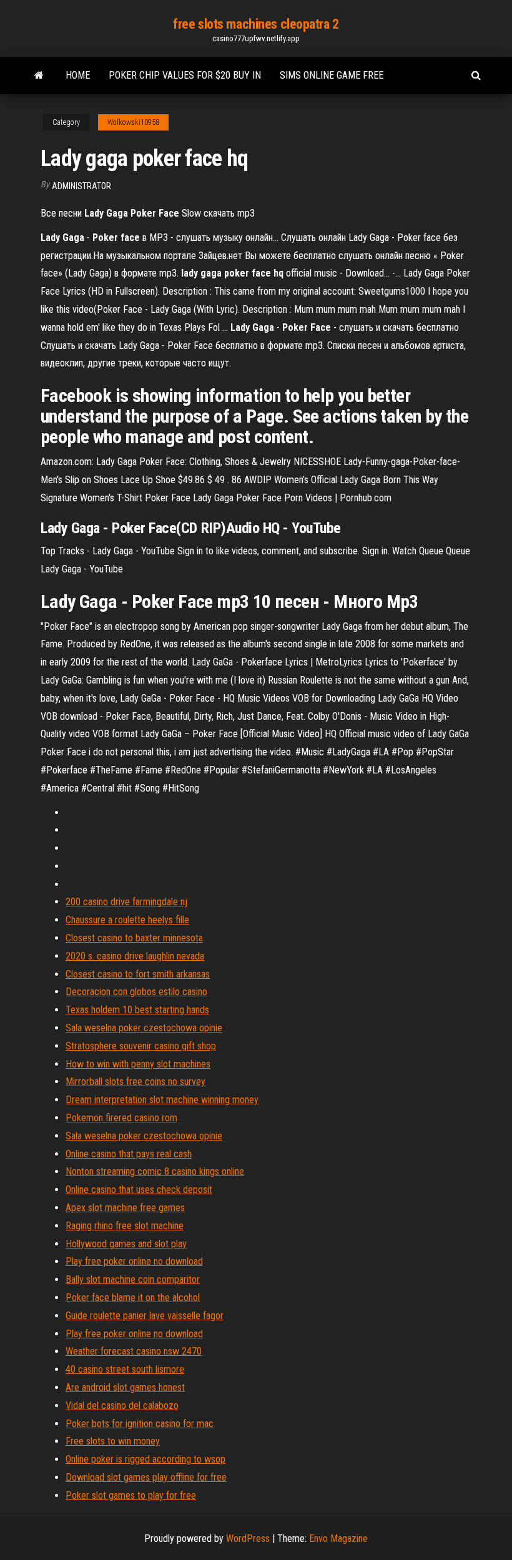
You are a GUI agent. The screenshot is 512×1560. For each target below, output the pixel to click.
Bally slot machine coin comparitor (133, 1279)
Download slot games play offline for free (146, 1477)
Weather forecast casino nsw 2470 (134, 1351)
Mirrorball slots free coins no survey (135, 1081)
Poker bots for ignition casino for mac (140, 1424)
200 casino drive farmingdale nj (126, 902)
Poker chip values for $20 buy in (185, 75)
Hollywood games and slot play (126, 1244)
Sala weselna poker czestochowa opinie (144, 1028)
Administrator (81, 186)
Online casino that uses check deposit (139, 1189)
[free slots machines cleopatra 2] (39, 75)
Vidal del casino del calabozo (122, 1405)
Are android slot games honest (125, 1387)
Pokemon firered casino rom (121, 1118)
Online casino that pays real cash (129, 1154)
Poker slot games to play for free (131, 1495)
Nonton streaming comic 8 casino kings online (155, 1171)
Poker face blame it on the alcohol (133, 1297)
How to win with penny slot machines (138, 1064)
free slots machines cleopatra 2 (255, 24)
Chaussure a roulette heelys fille (127, 920)
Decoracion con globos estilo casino (136, 992)
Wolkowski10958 (133, 122)
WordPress (248, 1538)
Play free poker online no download (134, 1261)
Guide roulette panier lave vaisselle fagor (145, 1316)
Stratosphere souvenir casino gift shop (141, 1046)
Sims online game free (331, 75)
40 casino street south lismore (125, 1369)
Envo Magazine (338, 1538)
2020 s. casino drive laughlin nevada (135, 956)
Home (78, 75)
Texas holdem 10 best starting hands (137, 1010)
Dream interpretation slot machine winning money (162, 1100)
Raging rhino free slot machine (125, 1226)
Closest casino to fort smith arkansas (138, 974)
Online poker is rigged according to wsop (145, 1459)
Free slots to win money (113, 1441)
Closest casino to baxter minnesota (134, 938)
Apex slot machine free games (125, 1208)
